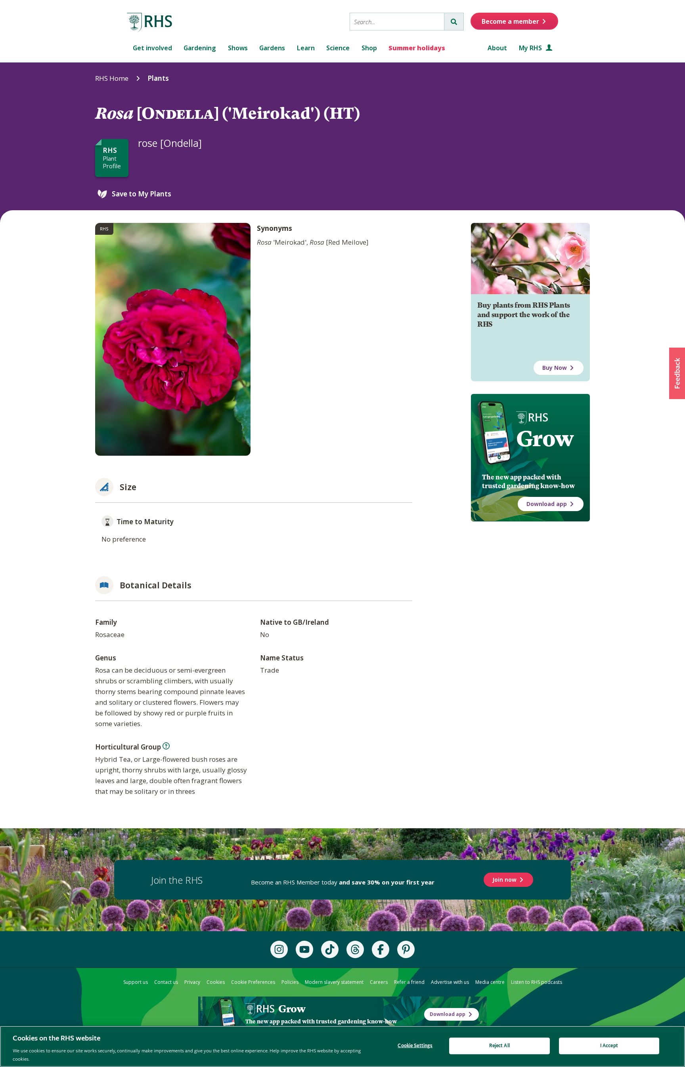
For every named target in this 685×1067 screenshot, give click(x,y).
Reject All (499, 1046)
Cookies (216, 982)
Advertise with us (450, 982)
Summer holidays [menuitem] (416, 48)
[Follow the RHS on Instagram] (279, 949)
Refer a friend (409, 982)
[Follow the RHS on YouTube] (304, 949)
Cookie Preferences (253, 982)
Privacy (192, 982)
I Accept (609, 1046)
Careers (379, 982)
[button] (677, 373)
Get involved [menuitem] (152, 48)
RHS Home (111, 78)
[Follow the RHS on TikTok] (330, 949)
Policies (289, 982)
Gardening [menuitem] (200, 48)
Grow (545, 438)
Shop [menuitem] (369, 48)
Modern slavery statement (334, 982)
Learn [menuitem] (306, 48)
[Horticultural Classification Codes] (166, 745)
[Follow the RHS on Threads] (355, 949)
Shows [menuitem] (238, 48)
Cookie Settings (415, 1046)
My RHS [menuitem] (531, 48)
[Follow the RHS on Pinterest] (406, 949)
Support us (135, 982)
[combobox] (397, 21)
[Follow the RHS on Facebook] (380, 949)
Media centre (490, 982)
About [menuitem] (497, 48)
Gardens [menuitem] (272, 48)
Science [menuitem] (338, 48)
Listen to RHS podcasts (536, 982)
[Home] (150, 22)
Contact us (166, 982)
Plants (158, 78)
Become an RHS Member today (342, 882)
